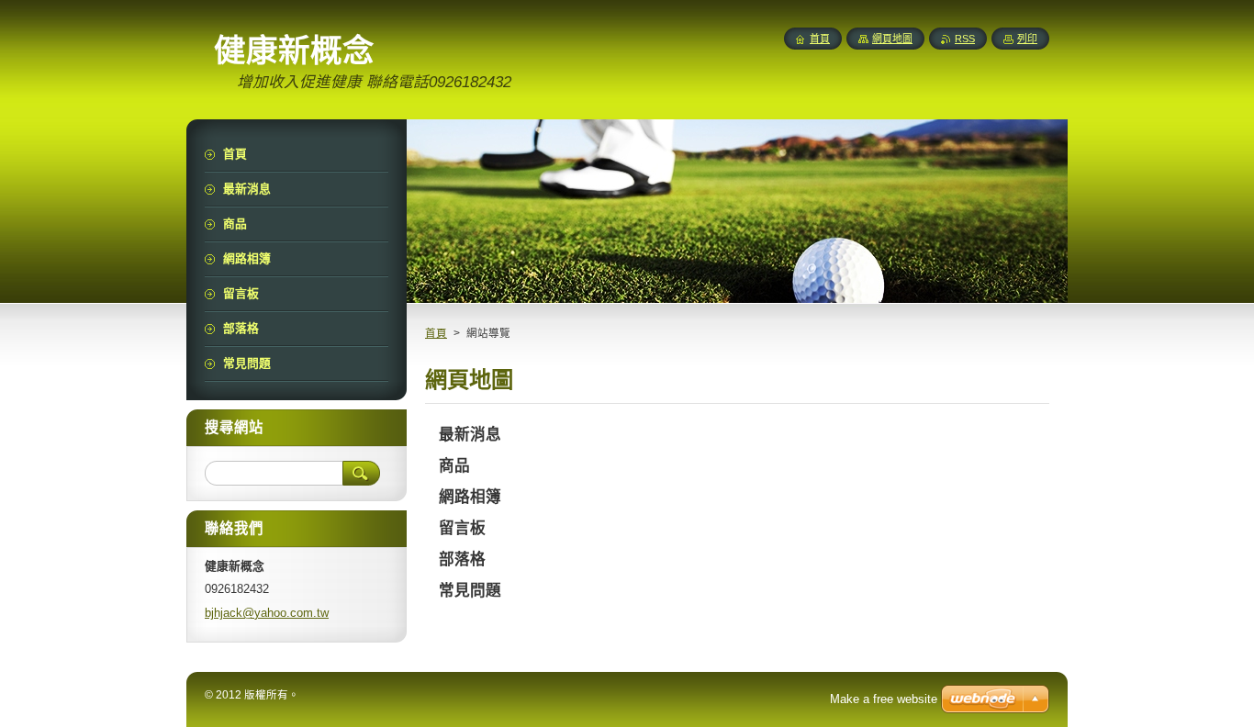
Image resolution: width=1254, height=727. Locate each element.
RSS (965, 38)
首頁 (436, 333)
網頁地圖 (892, 38)
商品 (454, 466)
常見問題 (470, 590)
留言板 (462, 528)
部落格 (462, 559)
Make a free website (883, 699)
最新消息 (470, 434)
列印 (1027, 38)
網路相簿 (470, 497)
